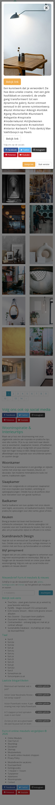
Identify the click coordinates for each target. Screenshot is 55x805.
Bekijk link (12, 81)
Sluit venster (44, 164)
